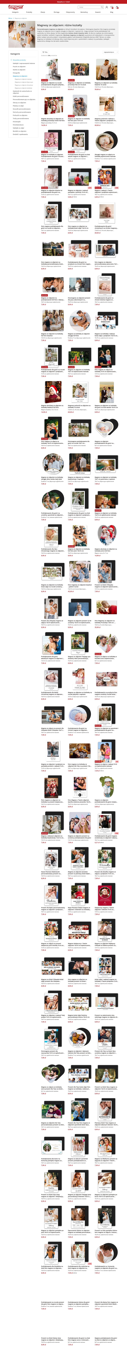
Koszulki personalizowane (21, 109)
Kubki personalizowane (21, 96)
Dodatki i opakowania (20, 134)
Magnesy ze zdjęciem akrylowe (23, 88)
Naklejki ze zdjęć (18, 128)
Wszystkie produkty (19, 60)
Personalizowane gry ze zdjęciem (24, 99)
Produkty (29, 12)
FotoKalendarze (18, 125)
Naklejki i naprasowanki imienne (24, 63)
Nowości (98, 12)
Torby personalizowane (21, 118)
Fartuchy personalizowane (22, 112)
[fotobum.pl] (16, 7)
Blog (111, 12)
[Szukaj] (102, 7)
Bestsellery (84, 12)
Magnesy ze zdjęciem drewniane (24, 85)
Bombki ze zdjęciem (19, 131)
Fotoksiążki (17, 122)
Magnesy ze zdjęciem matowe (23, 79)
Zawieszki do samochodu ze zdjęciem (22, 92)
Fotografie (16, 73)
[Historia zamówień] (106, 7)
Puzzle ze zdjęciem (19, 66)
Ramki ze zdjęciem (19, 70)
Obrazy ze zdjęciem (19, 103)
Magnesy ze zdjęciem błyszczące (24, 82)
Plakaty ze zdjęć (18, 106)
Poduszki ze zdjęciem (20, 115)
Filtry (46, 52)
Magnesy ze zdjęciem (20, 76)
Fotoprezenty (70, 12)
